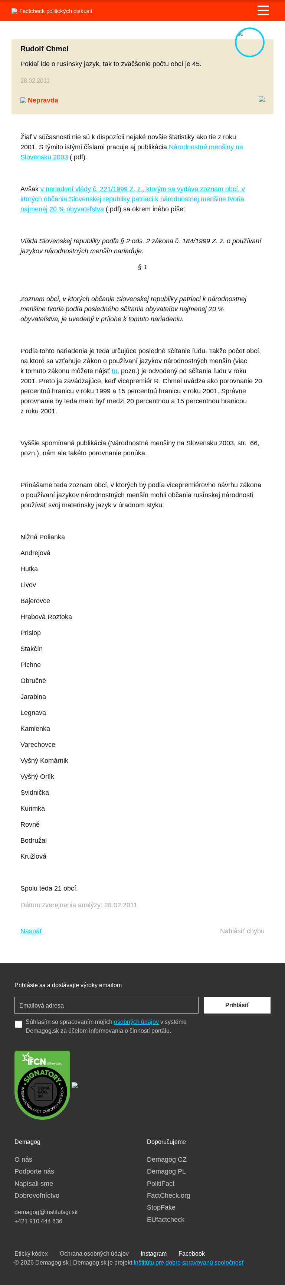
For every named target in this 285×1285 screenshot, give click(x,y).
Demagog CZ (167, 1159)
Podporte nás (34, 1171)
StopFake (161, 1207)
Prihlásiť (237, 1005)
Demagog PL (166, 1171)
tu (114, 371)
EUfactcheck (165, 1219)
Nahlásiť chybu (242, 931)
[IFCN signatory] (42, 1084)
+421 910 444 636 (38, 1221)
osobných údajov (136, 1022)
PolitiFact (160, 1183)
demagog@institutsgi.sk (46, 1212)
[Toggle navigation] (263, 10)
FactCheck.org (168, 1195)
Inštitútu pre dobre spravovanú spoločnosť (189, 1262)
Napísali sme (33, 1183)
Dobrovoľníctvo (36, 1195)
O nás (23, 1159)
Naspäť (31, 931)
